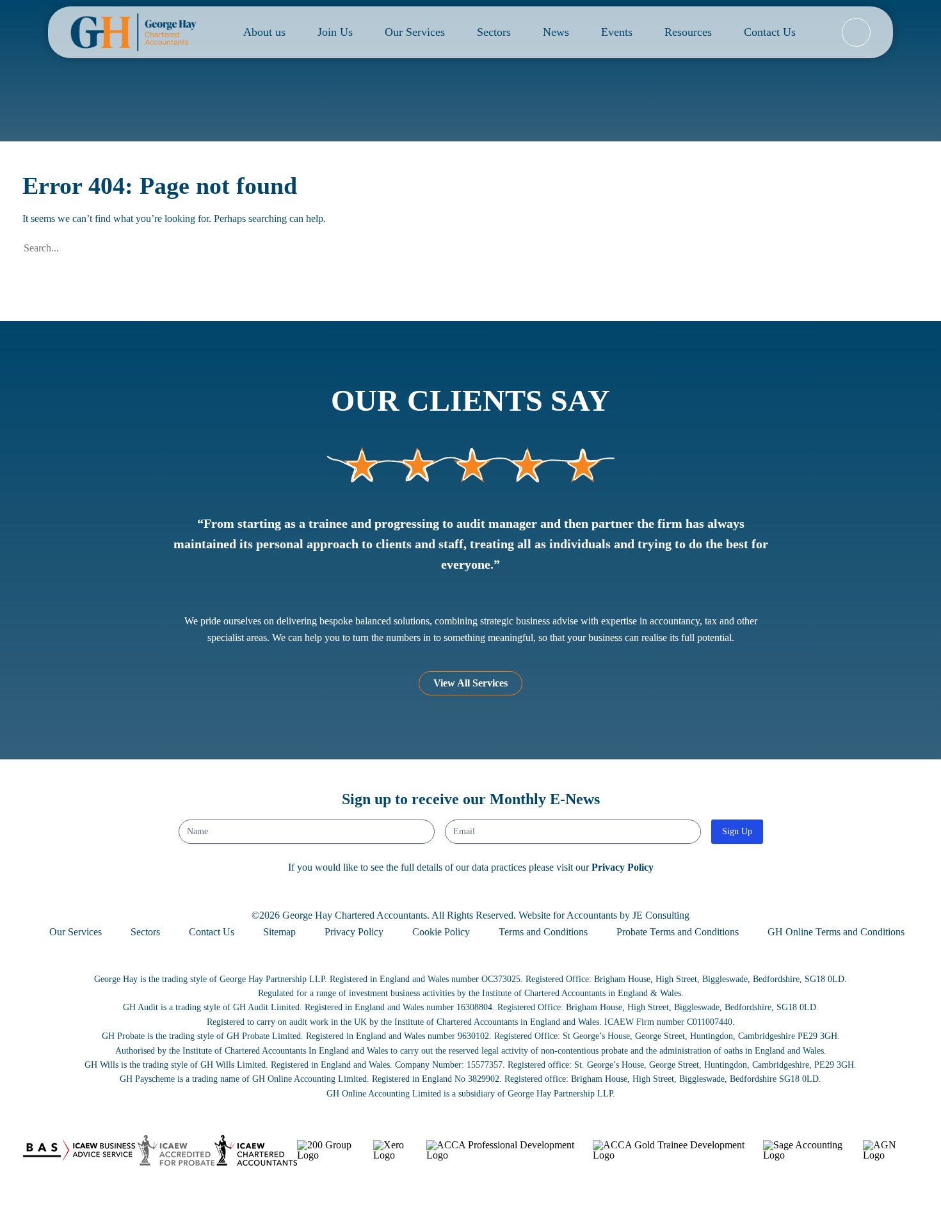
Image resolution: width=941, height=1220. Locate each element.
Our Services (415, 32)
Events (616, 32)
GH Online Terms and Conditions (836, 931)
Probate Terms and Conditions (677, 931)
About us (264, 32)
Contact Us (770, 32)
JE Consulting (660, 915)
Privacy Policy (622, 867)
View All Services (470, 682)
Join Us (335, 32)
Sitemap (279, 931)
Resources (688, 32)
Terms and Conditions (543, 931)
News (556, 32)
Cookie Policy (441, 931)
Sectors (494, 32)
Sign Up (737, 831)
